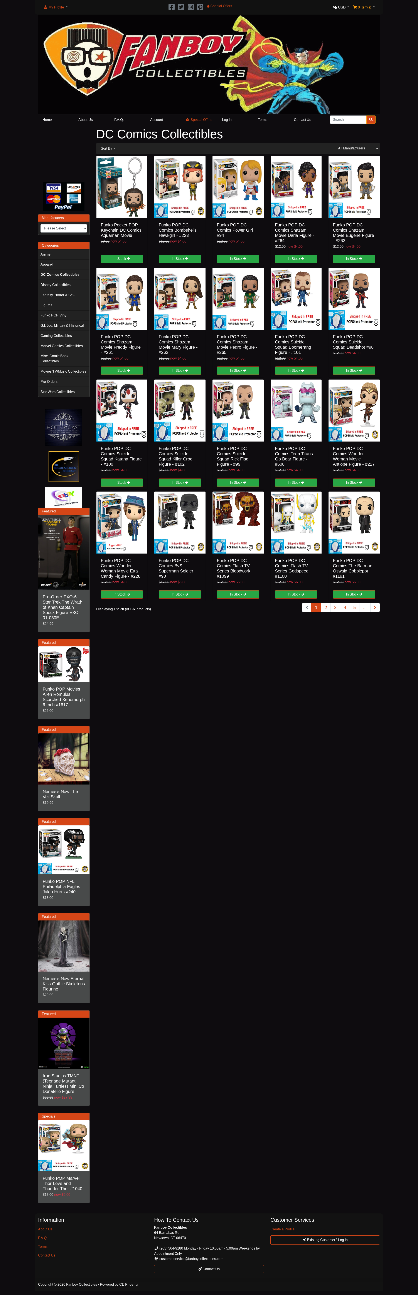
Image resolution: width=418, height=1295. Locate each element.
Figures (46, 305)
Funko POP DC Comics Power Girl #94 (235, 230)
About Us (85, 120)
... (365, 607)
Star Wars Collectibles (57, 392)
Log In (227, 120)
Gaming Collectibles (56, 336)
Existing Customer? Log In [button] (327, 1240)
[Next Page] (375, 607)
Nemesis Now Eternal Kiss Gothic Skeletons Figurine (64, 983)
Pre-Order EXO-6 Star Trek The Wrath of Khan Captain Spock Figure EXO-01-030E (62, 607)
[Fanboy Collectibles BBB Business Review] (64, 152)
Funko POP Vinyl (53, 315)
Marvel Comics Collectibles (61, 346)
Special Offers (201, 120)
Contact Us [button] (211, 1269)
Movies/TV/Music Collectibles (63, 371)
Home (47, 120)
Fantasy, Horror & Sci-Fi (59, 295)
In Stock (120, 259)
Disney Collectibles (55, 285)
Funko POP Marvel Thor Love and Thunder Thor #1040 (62, 1183)
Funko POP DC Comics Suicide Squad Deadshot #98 (353, 342)
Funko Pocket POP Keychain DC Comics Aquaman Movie (121, 230)
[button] (55, 7)
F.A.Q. (119, 120)
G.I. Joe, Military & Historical (62, 325)
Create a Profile (282, 1229)
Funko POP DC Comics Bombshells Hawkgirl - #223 (178, 230)
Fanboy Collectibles (81, 1284)
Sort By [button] (107, 148)
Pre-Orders (48, 381)
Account (156, 120)
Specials (48, 1116)
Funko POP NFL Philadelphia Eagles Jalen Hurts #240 (61, 886)
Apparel (46, 264)
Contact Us (302, 120)
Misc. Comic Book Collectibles (54, 358)
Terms (262, 120)
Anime (45, 254)
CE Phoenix (128, 1284)
